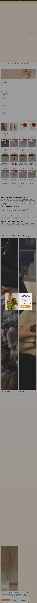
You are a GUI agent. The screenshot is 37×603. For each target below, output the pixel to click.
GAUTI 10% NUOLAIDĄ (25, 306)
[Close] (31, 294)
